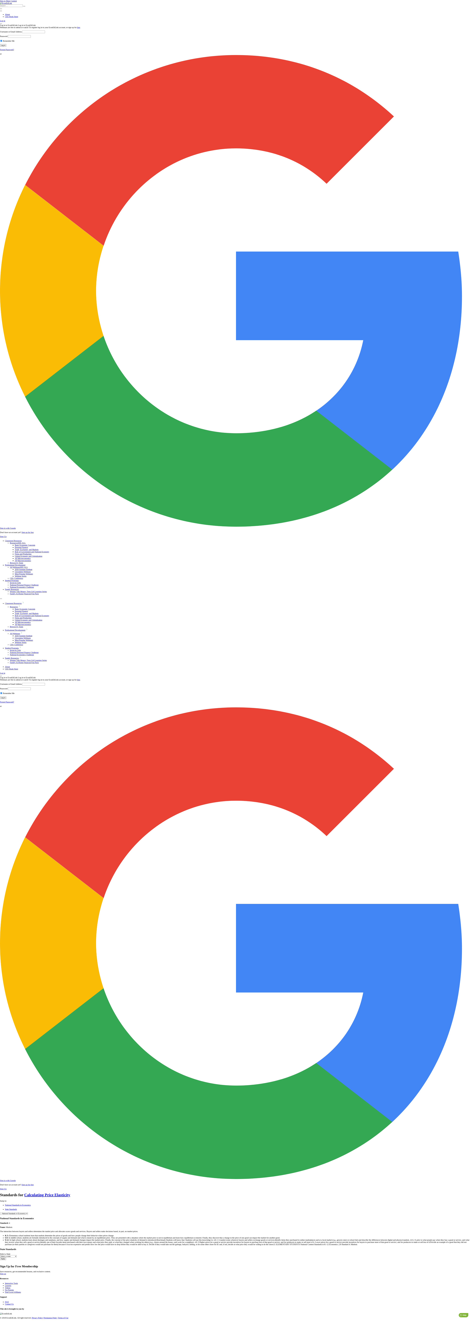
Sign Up (3, 537)
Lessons (8, 1286)
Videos (7, 1288)
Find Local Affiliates (13, 1292)
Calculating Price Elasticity (47, 1195)
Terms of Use (63, 1318)
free (78, 27)
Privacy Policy (37, 1318)
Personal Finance (21, 547)
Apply (3, 1259)
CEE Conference (16, 578)
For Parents (9, 1290)
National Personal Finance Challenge (24, 585)
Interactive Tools (11, 1283)
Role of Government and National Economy (32, 552)
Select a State (5, 1254)
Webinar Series (20, 576)
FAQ (7, 1302)
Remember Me (8, 41)
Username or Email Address (11, 32)
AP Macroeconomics (23, 561)
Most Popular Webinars (24, 574)
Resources (18, 543)
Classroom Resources (13, 541)
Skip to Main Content (8, 1)
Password (3, 36)
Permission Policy (50, 1318)
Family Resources (12, 589)
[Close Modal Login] (1, 23)
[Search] (24, 6)
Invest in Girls (15, 583)
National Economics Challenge (22, 587)
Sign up (3, 1274)
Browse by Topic (16, 563)
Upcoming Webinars (23, 572)
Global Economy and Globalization (28, 556)
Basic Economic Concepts (25, 545)
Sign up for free (28, 532)
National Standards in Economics (18, 1205)
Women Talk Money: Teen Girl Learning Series (28, 592)
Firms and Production (23, 554)
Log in (2, 21)
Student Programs (12, 580)
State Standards (11, 1209)
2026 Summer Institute (23, 569)
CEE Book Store (11, 17)
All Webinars (19, 567)
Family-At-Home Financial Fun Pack (24, 594)
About (7, 14)
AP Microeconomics (23, 558)
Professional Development (15, 565)
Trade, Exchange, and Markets (26, 550)
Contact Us (9, 1304)
